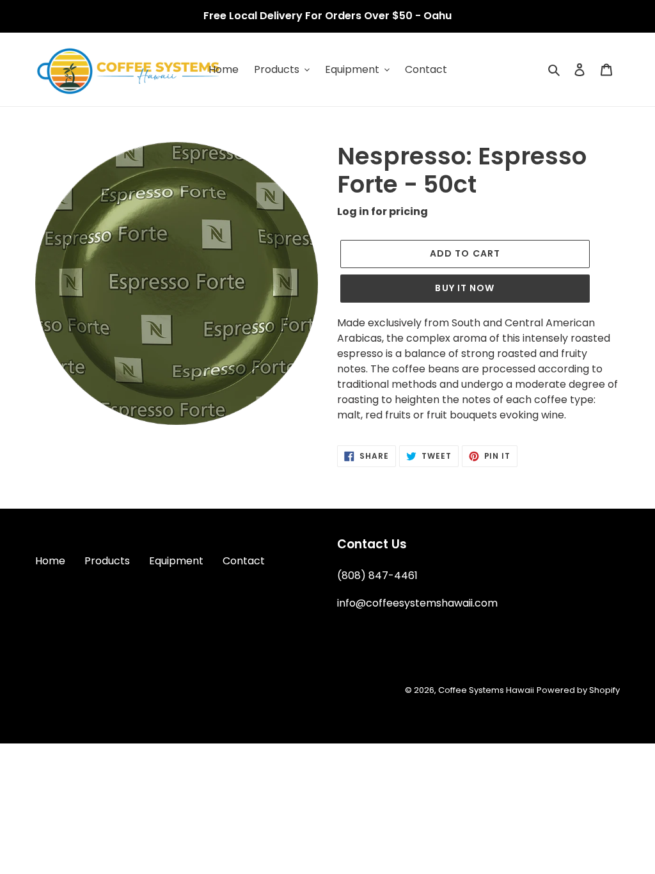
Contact (244, 560)
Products (107, 560)
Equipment (176, 560)
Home (50, 560)
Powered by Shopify (578, 690)
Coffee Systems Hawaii (486, 690)
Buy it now (464, 288)
